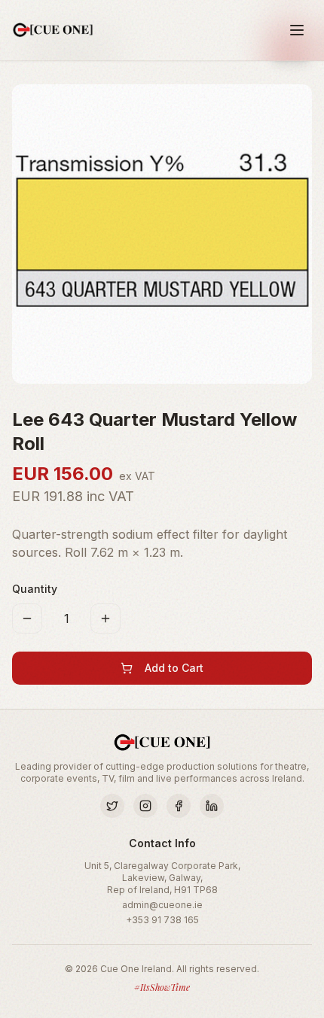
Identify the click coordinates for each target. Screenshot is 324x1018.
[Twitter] (112, 806)
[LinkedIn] (212, 806)
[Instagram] (145, 806)
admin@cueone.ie (162, 904)
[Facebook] (179, 806)
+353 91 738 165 (162, 919)
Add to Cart (174, 667)
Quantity (34, 588)
